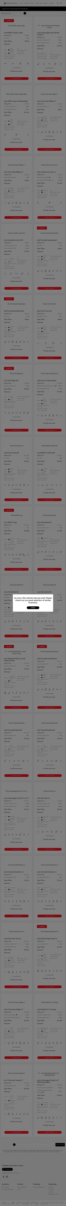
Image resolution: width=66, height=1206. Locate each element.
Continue (33, 607)
